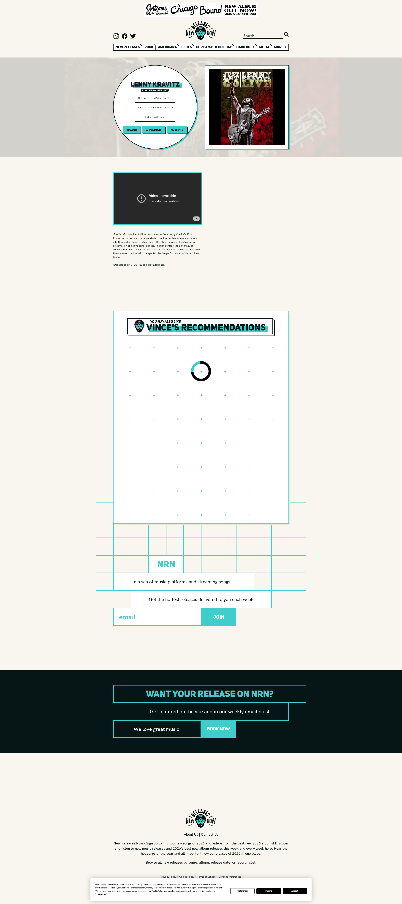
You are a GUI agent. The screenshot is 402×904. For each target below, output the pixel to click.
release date (220, 862)
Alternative (144, 98)
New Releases (128, 47)
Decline (268, 891)
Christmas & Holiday (214, 47)
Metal (264, 47)
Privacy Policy (168, 876)
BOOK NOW (218, 729)
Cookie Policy (186, 876)
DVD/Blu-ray (159, 98)
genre (192, 862)
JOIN (218, 617)
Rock (148, 47)
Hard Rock (245, 47)
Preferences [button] (101, 894)
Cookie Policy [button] (157, 891)
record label (245, 862)
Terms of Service (206, 876)
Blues (186, 47)
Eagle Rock (159, 116)
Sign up (152, 843)
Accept (294, 891)
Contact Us (209, 834)
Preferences (242, 891)
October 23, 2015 (163, 107)
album (204, 862)
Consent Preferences (229, 876)
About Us (191, 834)
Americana (167, 47)
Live (170, 98)
